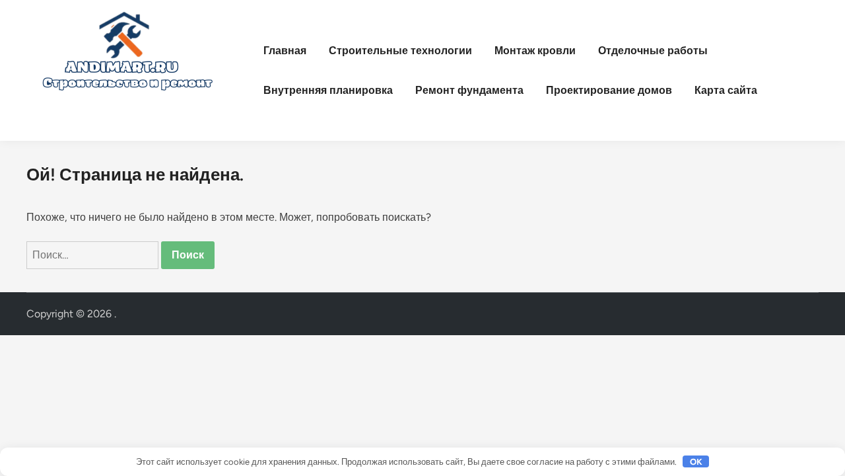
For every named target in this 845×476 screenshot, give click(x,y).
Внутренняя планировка (328, 90)
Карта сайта (725, 90)
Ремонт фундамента (469, 90)
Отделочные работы (653, 50)
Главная (284, 50)
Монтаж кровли (535, 50)
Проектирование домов (609, 90)
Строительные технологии (400, 50)
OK (696, 462)
